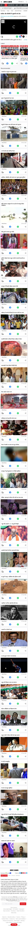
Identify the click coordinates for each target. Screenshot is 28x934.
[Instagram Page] (25, 872)
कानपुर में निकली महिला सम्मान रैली (9, 286)
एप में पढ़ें (14, 924)
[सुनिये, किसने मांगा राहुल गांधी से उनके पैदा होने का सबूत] (10, 281)
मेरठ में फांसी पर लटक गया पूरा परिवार (10, 444)
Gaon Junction (6, 910)
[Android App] (6, 872)
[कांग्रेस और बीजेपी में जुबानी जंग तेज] (17, 36)
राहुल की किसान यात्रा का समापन (9, 682)
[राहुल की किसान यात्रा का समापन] (10, 704)
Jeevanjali (21, 909)
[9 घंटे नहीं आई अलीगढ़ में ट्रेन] (10, 172)
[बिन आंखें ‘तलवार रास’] (10, 413)
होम (1, 5)
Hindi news (15, 896)
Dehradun (18, 875)
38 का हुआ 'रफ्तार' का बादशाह (8, 656)
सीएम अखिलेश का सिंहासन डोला (9, 708)
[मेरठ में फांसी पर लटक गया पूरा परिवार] (10, 466)
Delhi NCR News (18, 10)
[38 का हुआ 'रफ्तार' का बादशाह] (10, 677)
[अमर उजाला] (7, 2)
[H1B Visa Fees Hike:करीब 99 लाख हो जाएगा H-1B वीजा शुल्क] (7, 63)
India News (4, 89)
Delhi (12, 10)
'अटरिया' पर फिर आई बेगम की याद (9, 603)
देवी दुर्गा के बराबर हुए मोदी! (7, 231)
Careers (18, 916)
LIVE (21, 5)
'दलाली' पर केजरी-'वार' (6, 629)
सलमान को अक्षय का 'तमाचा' (8, 840)
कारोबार (25, 5)
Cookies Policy (5, 918)
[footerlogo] (14, 870)
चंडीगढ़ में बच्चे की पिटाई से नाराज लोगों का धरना (12, 312)
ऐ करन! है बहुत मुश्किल (6, 788)
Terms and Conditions (20, 918)
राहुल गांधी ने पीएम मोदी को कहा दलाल (10, 735)
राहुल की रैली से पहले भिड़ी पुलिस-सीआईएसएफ (12, 814)
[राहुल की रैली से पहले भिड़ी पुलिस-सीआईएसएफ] (10, 836)
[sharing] (26, 36)
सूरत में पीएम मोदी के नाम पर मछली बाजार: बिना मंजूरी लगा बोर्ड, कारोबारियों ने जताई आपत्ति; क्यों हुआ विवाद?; (13, 891)
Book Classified (20, 910)
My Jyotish (15, 909)
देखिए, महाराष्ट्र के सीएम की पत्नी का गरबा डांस (12, 497)
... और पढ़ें (25, 39)
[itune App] (8, 872)
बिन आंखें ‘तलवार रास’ (6, 392)
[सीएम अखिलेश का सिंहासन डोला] (10, 730)
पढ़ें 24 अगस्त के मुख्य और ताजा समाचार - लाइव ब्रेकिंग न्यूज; (15, 893)
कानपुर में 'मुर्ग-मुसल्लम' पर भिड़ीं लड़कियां (10, 471)
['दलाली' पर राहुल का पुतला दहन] (10, 93)
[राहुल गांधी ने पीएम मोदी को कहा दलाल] (10, 756)
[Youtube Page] (23, 872)
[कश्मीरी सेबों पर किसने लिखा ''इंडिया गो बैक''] (10, 360)
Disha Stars (13, 912)
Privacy (23, 916)
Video (8, 10)
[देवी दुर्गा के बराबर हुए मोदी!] (10, 253)
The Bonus (13, 910)
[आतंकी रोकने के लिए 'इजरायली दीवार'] (10, 572)
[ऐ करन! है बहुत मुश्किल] (10, 809)
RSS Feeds (16, 920)
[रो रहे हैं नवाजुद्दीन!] (10, 783)
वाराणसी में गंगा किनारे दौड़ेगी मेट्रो (9, 365)
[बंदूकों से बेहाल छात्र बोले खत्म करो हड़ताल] (10, 146)
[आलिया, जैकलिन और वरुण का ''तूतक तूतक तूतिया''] (10, 199)
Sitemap (22, 920)
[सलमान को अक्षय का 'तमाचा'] (10, 862)
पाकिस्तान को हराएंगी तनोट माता (8, 418)
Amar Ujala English (7, 909)
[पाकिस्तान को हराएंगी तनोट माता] (10, 440)
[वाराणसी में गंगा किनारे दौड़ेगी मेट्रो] (10, 387)
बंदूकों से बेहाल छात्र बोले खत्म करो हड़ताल (11, 124)
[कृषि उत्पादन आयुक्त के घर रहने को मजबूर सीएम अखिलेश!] (10, 227)
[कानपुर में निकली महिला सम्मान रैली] (10, 307)
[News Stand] (10, 872)
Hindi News (3, 10)
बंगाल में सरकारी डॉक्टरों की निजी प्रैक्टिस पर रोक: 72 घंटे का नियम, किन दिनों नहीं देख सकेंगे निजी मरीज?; (14, 888)
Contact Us (12, 918)
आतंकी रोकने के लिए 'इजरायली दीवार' (10, 550)
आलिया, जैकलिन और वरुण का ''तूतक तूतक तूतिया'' (13, 177)
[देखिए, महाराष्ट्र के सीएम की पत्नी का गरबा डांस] (10, 519)
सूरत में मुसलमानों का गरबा (7, 98)
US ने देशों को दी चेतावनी (6, 8)
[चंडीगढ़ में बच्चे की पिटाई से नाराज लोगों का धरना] (10, 334)
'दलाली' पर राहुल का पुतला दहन (8, 71)
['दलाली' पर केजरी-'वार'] (10, 651)
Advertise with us (11, 916)
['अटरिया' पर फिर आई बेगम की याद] (10, 624)
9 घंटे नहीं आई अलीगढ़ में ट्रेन (8, 151)
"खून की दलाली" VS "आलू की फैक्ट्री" (10, 524)
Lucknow (13, 875)
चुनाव (17, 5)
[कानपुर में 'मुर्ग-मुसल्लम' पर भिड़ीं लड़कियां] (10, 492)
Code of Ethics (9, 922)
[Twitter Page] (21, 872)
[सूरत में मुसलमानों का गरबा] (10, 119)
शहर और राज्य (11, 5)
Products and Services (8, 920)
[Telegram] (26, 872)
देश (6, 5)
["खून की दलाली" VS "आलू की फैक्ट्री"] (10, 545)
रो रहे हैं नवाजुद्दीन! (5, 761)
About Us (4, 916)
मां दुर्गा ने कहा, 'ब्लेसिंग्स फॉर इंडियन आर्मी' (11, 576)
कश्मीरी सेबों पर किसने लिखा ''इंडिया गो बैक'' (11, 339)
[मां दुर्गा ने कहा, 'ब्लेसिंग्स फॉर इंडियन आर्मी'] (10, 598)
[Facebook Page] (20, 872)
